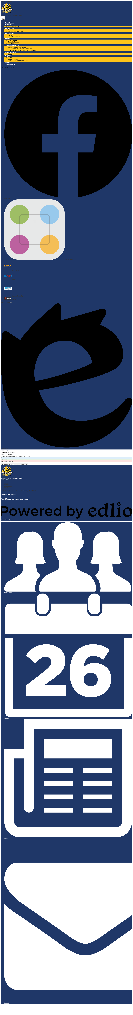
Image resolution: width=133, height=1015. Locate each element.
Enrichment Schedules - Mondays (17, 47)
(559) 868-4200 (31, 491)
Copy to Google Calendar (8, 456)
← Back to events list (8, 464)
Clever (10, 35)
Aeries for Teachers (13, 42)
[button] (8, 25)
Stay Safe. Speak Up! (14, 37)
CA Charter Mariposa (7, 461)
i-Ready (6, 484)
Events (3, 458)
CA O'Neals (4, 459)
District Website (12, 40)
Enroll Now (11, 30)
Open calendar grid (21, 464)
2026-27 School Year (14, 26)
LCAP (10, 57)
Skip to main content (6, 1)
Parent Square (8, 486)
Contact (10, 54)
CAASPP (11, 43)
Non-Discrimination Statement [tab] (15, 499)
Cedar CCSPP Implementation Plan (18, 60)
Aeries (6, 483)
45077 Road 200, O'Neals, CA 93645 (11, 491)
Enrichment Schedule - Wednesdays (22, 48)
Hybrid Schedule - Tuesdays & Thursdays (24, 50)
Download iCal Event (23, 456)
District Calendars (13, 59)
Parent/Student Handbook (15, 31)
